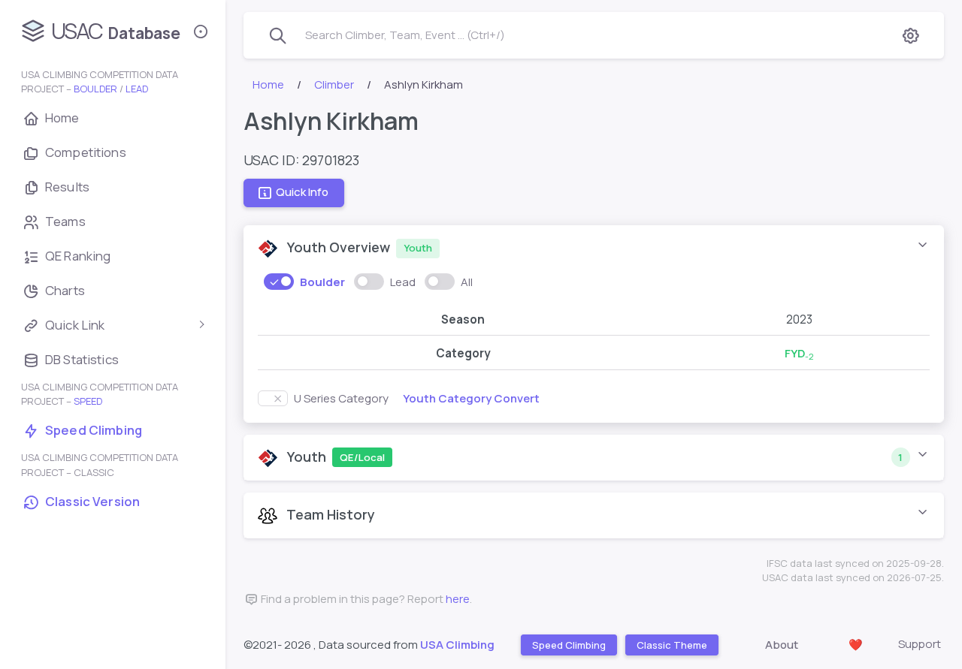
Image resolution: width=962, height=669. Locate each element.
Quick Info (302, 192)
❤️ (856, 644)
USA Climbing (457, 644)
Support (919, 644)
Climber (334, 84)
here (458, 599)
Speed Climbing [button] (568, 645)
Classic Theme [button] (671, 645)
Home (268, 84)
